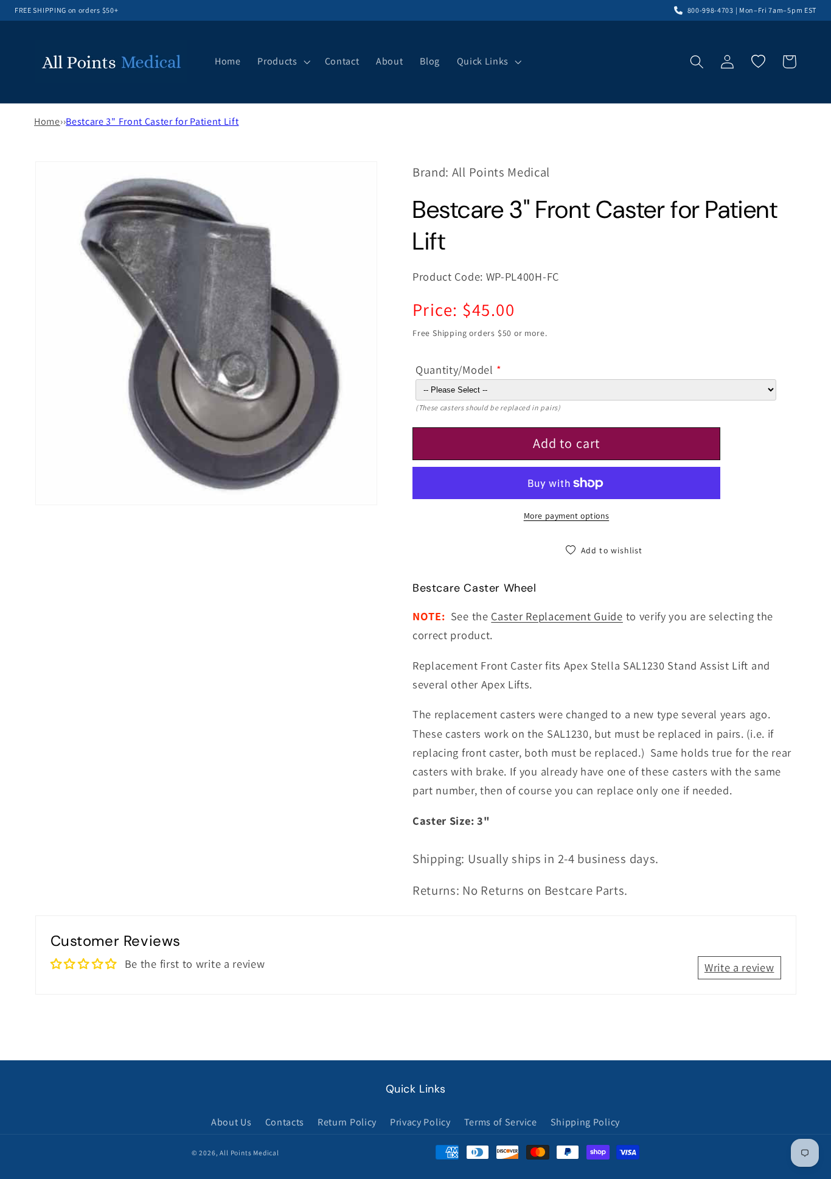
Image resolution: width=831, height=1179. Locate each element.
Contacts (285, 1122)
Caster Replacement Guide (557, 616)
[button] (282, 62)
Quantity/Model (454, 369)
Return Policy (347, 1122)
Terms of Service (500, 1122)
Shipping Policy (585, 1122)
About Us (231, 1122)
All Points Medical (249, 1152)
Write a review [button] (739, 967)
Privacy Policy (420, 1122)
